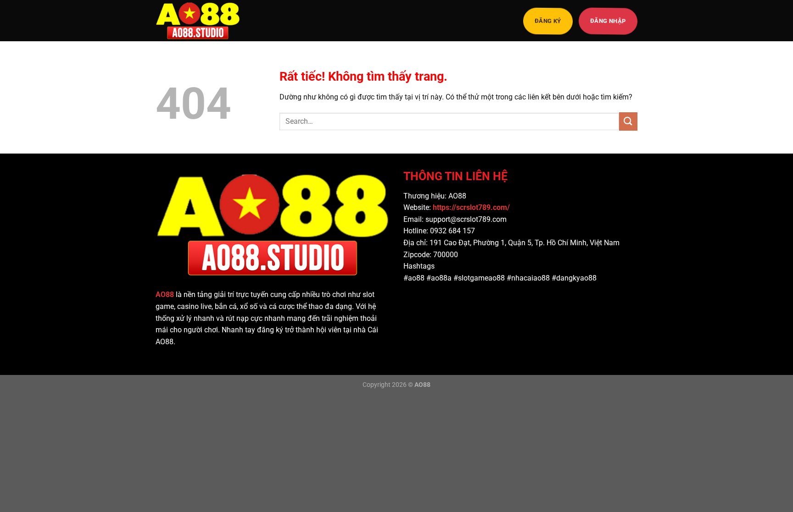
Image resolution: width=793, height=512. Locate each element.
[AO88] (201, 20)
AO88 (165, 294)
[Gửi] (628, 121)
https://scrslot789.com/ (472, 207)
